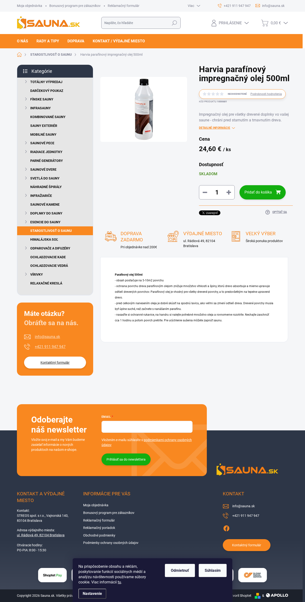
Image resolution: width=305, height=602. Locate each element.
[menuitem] (24, 41)
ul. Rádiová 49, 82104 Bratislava (41, 535)
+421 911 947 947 (50, 346)
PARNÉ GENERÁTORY (46, 161)
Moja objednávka (29, 6)
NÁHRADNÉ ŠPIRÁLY (46, 187)
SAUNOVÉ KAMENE (45, 204)
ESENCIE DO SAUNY (45, 222)
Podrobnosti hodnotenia (266, 94)
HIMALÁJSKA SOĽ (44, 239)
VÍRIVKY (36, 274)
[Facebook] (226, 527)
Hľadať (174, 23)
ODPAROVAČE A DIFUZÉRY (50, 248)
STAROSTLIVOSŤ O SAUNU (51, 231)
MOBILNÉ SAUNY (43, 134)
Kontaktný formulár (55, 362)
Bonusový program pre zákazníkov (75, 6)
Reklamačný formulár (123, 6)
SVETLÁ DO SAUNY (45, 178)
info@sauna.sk (47, 336)
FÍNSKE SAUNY (41, 99)
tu (119, 582)
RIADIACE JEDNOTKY (46, 152)
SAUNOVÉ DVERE (43, 169)
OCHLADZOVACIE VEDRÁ (49, 266)
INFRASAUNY (40, 108)
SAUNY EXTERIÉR (43, 126)
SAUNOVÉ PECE (42, 143)
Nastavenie (92, 593)
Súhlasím (213, 570)
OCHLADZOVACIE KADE (48, 257)
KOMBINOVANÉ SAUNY (48, 117)
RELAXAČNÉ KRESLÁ (46, 283)
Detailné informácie (214, 127)
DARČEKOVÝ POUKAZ (46, 91)
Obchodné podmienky (99, 535)
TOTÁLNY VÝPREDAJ (46, 82)
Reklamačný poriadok (99, 528)
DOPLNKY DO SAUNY (46, 213)
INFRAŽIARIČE (41, 196)
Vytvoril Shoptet (239, 595)
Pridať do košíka (258, 192)
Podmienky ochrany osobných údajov (110, 543)
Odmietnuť (180, 570)
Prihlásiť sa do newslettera (126, 459)
